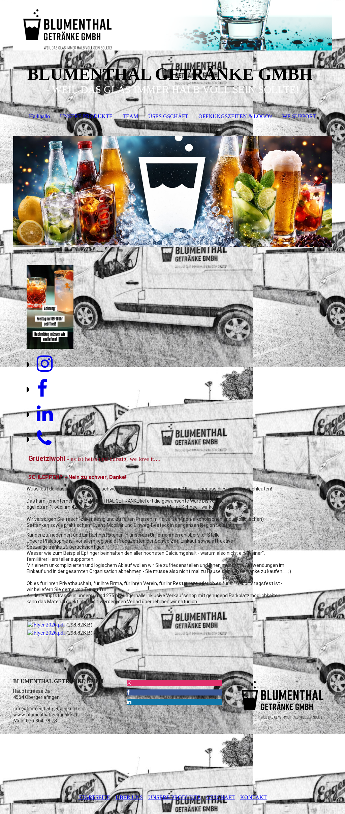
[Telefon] (44, 438)
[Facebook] (42, 388)
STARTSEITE (94, 797)
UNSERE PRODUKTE (86, 116)
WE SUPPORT (299, 116)
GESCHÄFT (220, 797)
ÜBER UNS (129, 797)
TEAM (130, 116)
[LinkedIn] (45, 413)
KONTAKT (253, 797)
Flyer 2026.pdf (49, 625)
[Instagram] (45, 363)
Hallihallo (39, 116)
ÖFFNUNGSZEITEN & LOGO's (235, 116)
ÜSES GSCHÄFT (168, 116)
